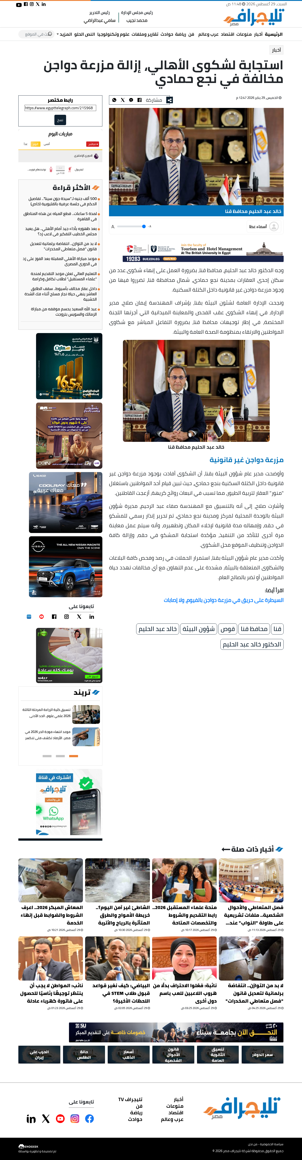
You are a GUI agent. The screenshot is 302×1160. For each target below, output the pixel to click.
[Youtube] (41, 616)
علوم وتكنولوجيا (113, 34)
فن (191, 34)
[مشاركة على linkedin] (44, 4)
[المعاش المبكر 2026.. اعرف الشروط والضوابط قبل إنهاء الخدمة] (50, 880)
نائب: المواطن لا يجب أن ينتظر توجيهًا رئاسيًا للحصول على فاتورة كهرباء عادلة (51, 993)
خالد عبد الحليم (158, 629)
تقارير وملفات (145, 34)
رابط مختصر (60, 100)
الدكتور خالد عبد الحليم (252, 644)
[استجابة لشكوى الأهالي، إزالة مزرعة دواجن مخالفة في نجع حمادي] (131, 100)
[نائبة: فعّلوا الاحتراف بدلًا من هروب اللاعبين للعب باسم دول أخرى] (184, 958)
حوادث (167, 34)
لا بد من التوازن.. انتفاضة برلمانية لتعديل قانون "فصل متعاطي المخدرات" (63, 246)
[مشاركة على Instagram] (75, 1118)
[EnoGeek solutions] (37, 1146)
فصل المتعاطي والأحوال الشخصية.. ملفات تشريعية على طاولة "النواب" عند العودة (253, 915)
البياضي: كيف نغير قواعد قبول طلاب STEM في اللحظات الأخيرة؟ (121, 993)
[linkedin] (92, 616)
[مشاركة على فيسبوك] (26, 4)
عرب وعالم (208, 34)
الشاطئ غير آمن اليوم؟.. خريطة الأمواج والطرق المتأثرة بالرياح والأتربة (123, 915)
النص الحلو (84, 34)
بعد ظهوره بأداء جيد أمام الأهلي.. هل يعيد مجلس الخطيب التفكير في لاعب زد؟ (61, 231)
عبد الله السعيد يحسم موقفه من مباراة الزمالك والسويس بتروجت (64, 311)
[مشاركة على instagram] (32, 4)
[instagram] (67, 616)
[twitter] (79, 616)
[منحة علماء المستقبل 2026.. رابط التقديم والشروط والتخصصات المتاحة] (184, 880)
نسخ (60, 120)
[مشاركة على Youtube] (60, 1118)
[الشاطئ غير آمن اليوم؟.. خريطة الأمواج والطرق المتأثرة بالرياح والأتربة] (117, 880)
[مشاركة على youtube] (19, 5)
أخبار (258, 34)
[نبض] (29, 616)
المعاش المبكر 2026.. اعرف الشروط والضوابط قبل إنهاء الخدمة (52, 915)
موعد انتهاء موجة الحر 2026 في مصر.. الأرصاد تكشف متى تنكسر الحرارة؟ (48, 738)
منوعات (244, 34)
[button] (73, 756)
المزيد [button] (65, 34)
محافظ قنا (254, 629)
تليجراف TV (130, 1099)
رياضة (180, 34)
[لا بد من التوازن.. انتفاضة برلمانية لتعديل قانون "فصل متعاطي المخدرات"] (251, 958)
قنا (277, 629)
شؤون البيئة (199, 629)
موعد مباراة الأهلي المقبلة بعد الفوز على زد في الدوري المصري (60, 261)
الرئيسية (274, 34)
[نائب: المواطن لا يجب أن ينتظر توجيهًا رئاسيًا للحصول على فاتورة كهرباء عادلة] (50, 958)
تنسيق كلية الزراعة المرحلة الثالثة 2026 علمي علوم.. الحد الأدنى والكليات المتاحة (47, 715)
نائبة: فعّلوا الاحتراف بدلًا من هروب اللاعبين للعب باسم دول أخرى (185, 993)
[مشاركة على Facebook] (89, 1118)
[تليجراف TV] (196, 31)
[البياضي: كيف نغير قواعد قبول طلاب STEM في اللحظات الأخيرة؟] (117, 958)
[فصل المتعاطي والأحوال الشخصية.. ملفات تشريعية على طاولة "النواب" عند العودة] (251, 880)
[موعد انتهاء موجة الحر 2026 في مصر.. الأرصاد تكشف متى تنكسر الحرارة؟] (86, 736)
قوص (228, 629)
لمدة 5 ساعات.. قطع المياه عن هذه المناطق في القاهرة (60, 216)
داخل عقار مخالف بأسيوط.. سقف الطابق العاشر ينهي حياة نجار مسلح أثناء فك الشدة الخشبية (61, 294)
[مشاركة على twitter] (38, 4)
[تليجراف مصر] (254, 17)
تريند (82, 692)
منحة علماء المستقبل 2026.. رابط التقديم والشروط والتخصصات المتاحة (184, 915)
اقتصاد (227, 34)
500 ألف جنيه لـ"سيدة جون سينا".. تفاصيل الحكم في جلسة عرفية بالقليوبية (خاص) (63, 201)
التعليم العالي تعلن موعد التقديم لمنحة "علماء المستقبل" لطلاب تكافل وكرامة (64, 276)
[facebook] (54, 616)
